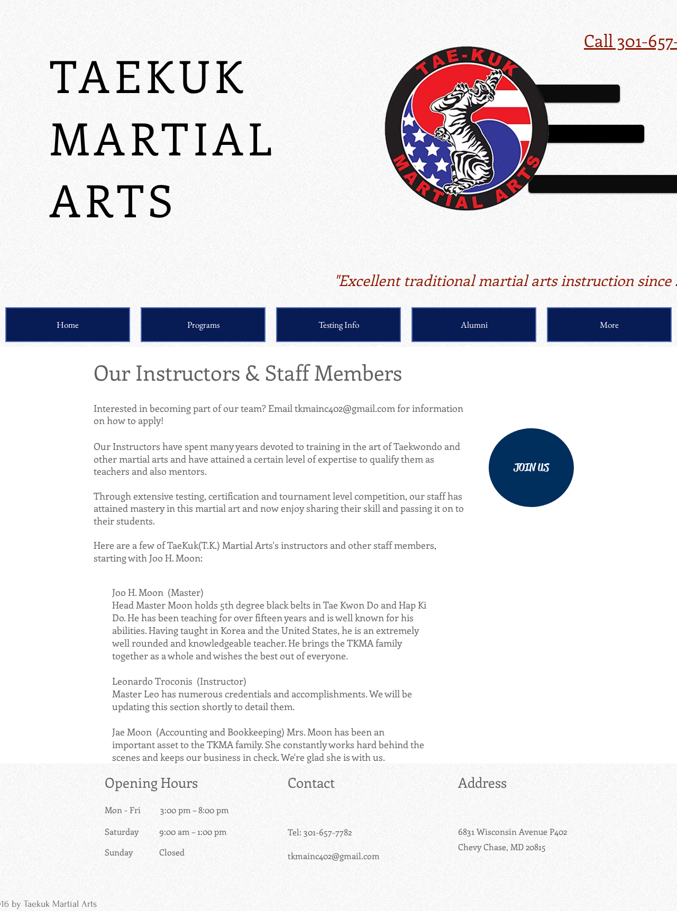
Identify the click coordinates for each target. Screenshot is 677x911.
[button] (203, 324)
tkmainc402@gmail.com (345, 408)
